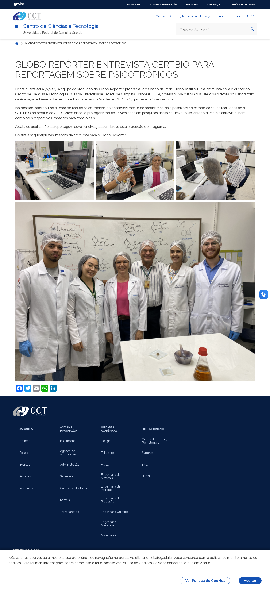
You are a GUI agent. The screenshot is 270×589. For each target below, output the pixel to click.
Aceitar (250, 580)
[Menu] (16, 26)
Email (237, 16)
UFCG (250, 16)
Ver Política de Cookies (205, 580)
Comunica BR (132, 4)
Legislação (214, 4)
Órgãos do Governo (243, 4)
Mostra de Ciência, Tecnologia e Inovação (184, 16)
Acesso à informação (163, 4)
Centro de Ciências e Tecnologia (61, 26)
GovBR (19, 4)
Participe (192, 4)
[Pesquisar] (252, 29)
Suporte (222, 16)
